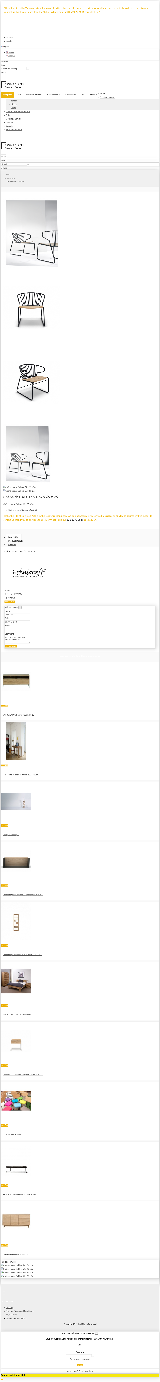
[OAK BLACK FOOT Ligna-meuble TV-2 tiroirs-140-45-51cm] (16, 700)
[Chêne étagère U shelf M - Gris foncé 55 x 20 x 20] (16, 880)
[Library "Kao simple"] (16, 820)
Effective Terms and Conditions (20, 1311)
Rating (7, 625)
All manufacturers (14, 130)
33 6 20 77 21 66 (75, 520)
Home (102, 93)
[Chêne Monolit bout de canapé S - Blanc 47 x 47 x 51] (16, 1059)
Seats (13, 108)
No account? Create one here (80, 1371)
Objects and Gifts (13, 119)
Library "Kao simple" (11, 835)
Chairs (14, 104)
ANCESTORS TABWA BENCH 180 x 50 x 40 (19, 1195)
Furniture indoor (107, 97)
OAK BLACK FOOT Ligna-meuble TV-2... (18, 715)
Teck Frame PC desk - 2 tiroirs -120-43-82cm (21, 775)
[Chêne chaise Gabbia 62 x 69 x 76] (17, 1265)
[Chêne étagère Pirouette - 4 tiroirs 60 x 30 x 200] (16, 939)
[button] (34, 95)
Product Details (15, 541)
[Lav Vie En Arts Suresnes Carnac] (12, 88)
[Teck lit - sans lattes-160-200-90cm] (16, 999)
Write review (9, 602)
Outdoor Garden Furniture (18, 112)
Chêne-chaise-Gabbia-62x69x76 (22, 510)
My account (11, 1315)
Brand (7, 590)
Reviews (12, 545)
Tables (14, 101)
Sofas (8, 115)
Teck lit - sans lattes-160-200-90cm (17, 1015)
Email (80, 1345)
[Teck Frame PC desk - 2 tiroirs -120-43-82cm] (16, 760)
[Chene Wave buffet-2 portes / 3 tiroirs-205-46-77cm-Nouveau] (16, 1239)
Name (7, 611)
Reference (9, 594)
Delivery (9, 1308)
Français (11, 56)
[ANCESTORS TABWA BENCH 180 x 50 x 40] (16, 1179)
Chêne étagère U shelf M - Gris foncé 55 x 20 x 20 (23, 895)
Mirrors (9, 122)
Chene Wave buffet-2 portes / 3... (16, 1255)
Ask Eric (4, 706)
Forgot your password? (80, 1359)
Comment (9, 634)
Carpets (9, 126)
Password (80, 1352)
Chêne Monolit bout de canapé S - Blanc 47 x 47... (23, 1075)
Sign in (80, 1365)
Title (7, 618)
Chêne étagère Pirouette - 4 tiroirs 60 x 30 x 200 (22, 955)
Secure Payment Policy (16, 1318)
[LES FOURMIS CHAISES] (16, 1119)
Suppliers (9, 41)
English (11, 52)
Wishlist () (5, 62)
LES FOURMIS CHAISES (12, 1135)
